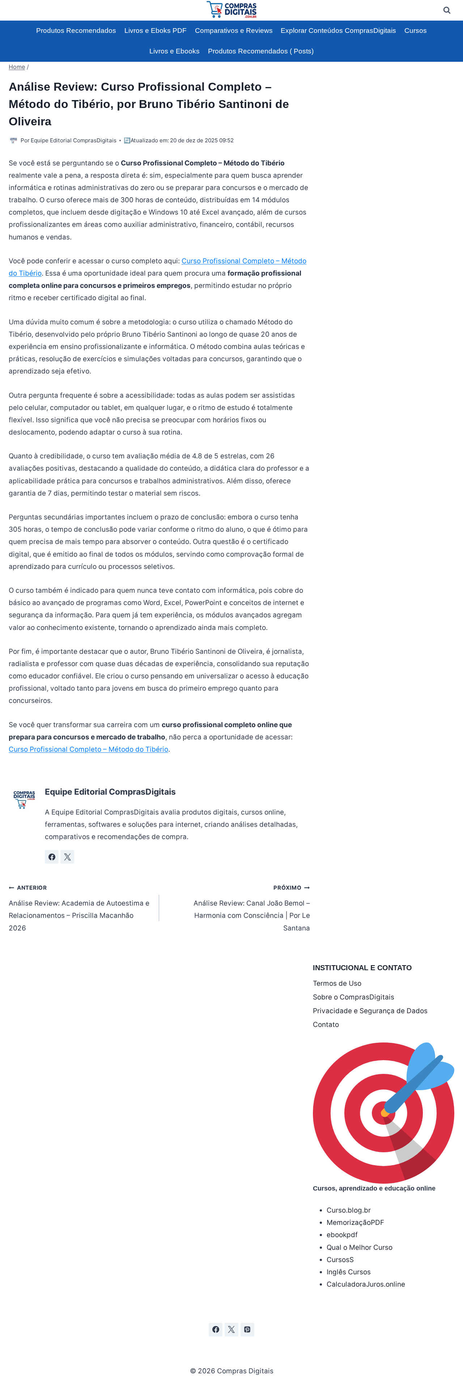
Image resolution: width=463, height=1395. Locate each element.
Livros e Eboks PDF (155, 30)
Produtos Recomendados (76, 30)
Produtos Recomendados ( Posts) (261, 51)
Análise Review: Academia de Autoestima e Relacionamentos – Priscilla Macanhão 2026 (79, 908)
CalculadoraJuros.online (366, 1284)
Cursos (415, 30)
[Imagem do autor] (13, 140)
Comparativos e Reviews (234, 30)
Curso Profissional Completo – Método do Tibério (88, 749)
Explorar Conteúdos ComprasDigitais (338, 30)
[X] (231, 1329)
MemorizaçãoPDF (355, 1222)
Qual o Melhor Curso (359, 1247)
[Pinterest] (247, 1329)
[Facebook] (215, 1329)
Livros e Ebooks (174, 51)
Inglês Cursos (349, 1272)
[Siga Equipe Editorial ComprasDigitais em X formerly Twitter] (67, 857)
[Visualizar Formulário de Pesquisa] (446, 10)
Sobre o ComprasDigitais (353, 997)
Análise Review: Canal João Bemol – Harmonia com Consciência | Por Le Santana (252, 908)
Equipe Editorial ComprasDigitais (73, 140)
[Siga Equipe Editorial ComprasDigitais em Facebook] (52, 857)
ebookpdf (342, 1235)
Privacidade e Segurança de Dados (370, 1011)
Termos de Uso (337, 983)
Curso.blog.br (349, 1210)
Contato (326, 1024)
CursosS (340, 1260)
